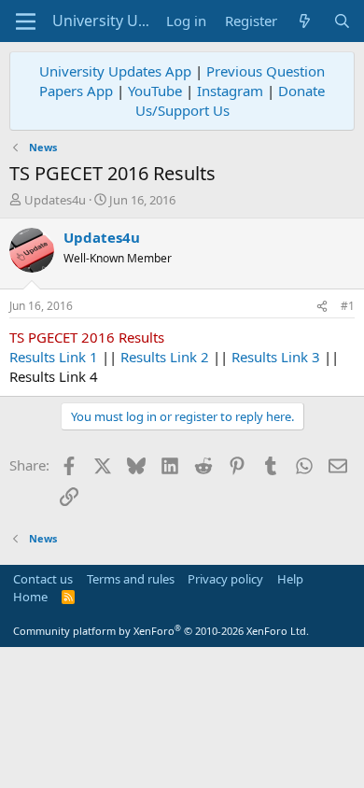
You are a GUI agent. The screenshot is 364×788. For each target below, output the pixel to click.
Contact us (43, 578)
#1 (348, 306)
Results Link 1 (53, 356)
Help (290, 578)
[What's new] (305, 21)
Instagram (230, 90)
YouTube (155, 90)
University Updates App (115, 71)
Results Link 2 (164, 356)
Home (30, 596)
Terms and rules (131, 578)
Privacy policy (225, 578)
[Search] (342, 21)
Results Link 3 (275, 356)
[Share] (322, 306)
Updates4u (55, 199)
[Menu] (26, 21)
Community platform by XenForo (161, 631)
